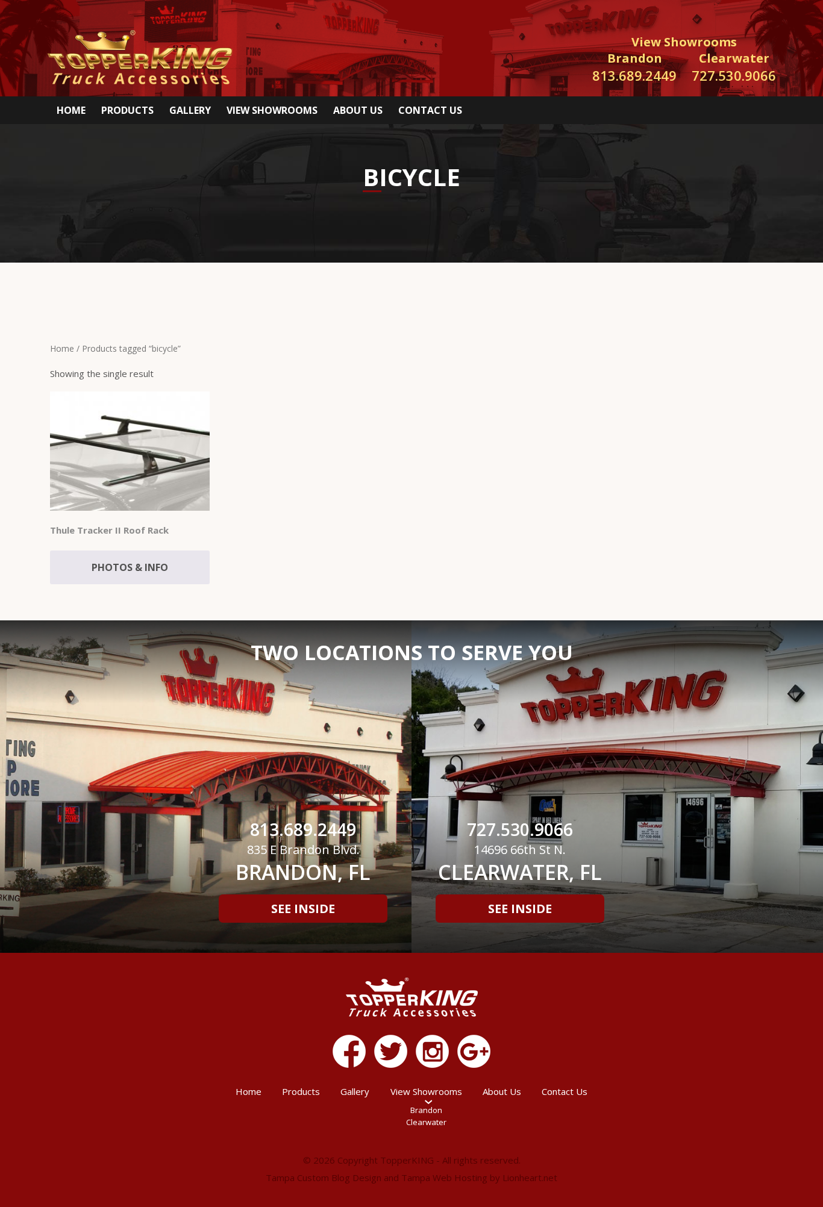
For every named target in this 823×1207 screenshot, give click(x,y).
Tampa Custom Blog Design (323, 1177)
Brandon (426, 1110)
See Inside (303, 908)
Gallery (190, 110)
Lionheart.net (529, 1177)
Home (71, 110)
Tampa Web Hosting (444, 1177)
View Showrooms (272, 110)
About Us (358, 110)
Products (127, 110)
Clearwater (426, 1122)
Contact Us (430, 110)
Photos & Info (130, 567)
